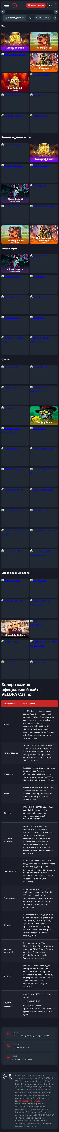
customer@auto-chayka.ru (23, 1059)
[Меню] (6, 5)
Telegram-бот (32, 1001)
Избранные (44, 18)
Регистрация (37, 5)
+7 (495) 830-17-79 (20, 1047)
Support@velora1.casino (31, 1101)
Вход (51, 5)
